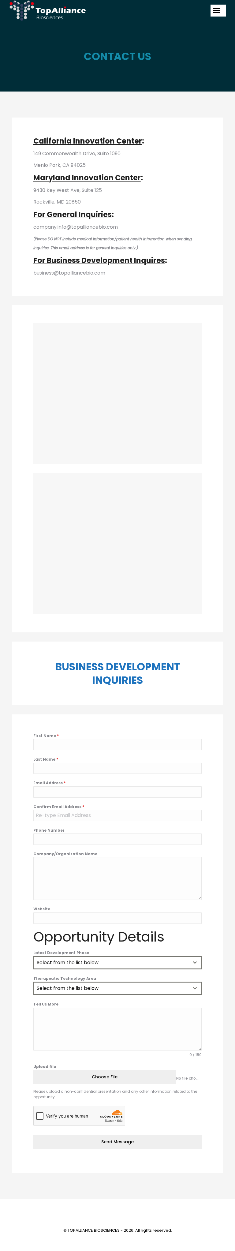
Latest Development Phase (61, 952)
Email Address (49, 782)
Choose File (105, 1077)
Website (41, 909)
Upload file (44, 1066)
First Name (46, 735)
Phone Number (49, 830)
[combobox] (117, 962)
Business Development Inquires (106, 260)
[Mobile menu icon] (218, 11)
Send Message (117, 1142)
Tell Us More (45, 1004)
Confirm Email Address (58, 806)
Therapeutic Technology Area (64, 978)
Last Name (45, 759)
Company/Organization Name (65, 853)
